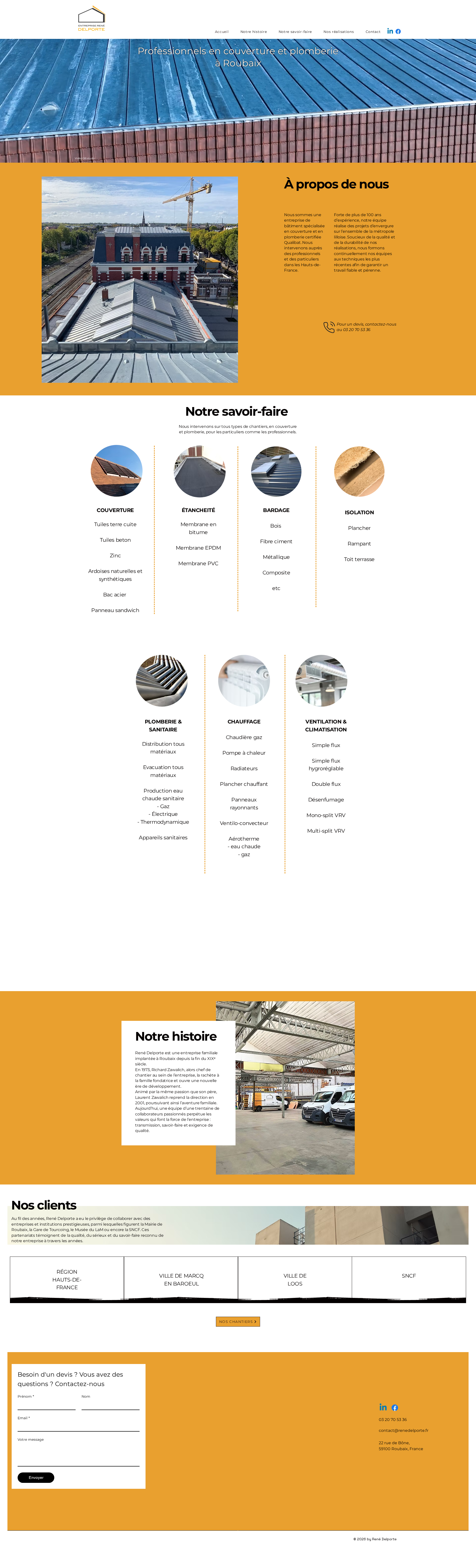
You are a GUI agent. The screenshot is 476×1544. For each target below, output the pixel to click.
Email (24, 1418)
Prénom (26, 1396)
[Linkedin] (390, 31)
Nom (86, 1396)
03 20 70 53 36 (357, 329)
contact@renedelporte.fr (403, 1430)
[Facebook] (398, 31)
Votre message (31, 1440)
